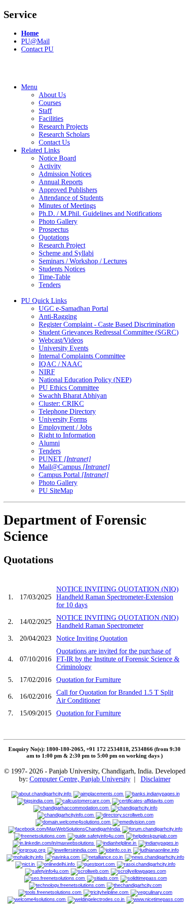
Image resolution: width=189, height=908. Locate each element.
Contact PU (37, 49)
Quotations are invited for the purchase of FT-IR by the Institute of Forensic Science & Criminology (117, 659)
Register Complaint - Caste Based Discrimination (107, 324)
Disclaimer (156, 779)
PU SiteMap (56, 490)
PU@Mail (35, 41)
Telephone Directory (67, 411)
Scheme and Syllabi (66, 253)
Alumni (49, 443)
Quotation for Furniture (88, 679)
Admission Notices (65, 174)
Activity (50, 166)
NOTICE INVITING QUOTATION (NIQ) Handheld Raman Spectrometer (117, 621)
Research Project (62, 245)
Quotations (54, 237)
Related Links (40, 150)
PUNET (65, 459)
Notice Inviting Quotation (91, 638)
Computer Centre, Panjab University (80, 779)
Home (30, 33)
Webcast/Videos (61, 340)
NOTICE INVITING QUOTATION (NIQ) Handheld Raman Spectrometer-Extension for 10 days (117, 597)
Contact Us (54, 142)
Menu (29, 87)
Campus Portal (74, 474)
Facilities (51, 118)
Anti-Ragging (58, 316)
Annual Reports (61, 182)
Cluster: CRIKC (61, 403)
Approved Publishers (68, 189)
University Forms (63, 419)
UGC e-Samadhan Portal (73, 308)
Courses (50, 102)
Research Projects (63, 126)
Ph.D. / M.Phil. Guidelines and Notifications (100, 213)
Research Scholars (64, 134)
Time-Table (54, 277)
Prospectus (54, 229)
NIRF (47, 372)
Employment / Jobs (65, 427)
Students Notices (62, 269)
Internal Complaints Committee (82, 356)
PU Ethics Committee (69, 387)
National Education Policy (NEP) (85, 379)
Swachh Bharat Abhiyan (73, 395)
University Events (63, 348)
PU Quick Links (44, 300)
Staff (45, 110)
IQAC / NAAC (60, 364)
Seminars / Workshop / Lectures (83, 261)
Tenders (50, 284)
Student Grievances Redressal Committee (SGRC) (108, 332)
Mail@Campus (74, 466)
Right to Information (67, 435)
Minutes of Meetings (67, 205)
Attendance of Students (71, 197)
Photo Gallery (58, 221)
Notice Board (57, 158)
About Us (52, 94)
